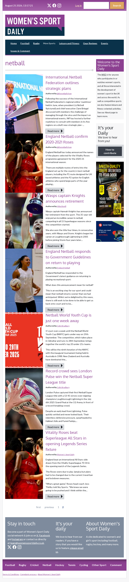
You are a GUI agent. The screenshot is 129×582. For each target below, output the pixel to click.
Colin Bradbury (63, 326)
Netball (47, 564)
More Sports (49, 43)
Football (24, 43)
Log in (78, 5)
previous (49, 507)
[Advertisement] (110, 293)
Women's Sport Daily (65, 454)
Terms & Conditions (11, 574)
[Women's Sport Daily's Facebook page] (54, 5)
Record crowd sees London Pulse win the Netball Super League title (69, 376)
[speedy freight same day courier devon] (110, 231)
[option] (110, 189)
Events (104, 43)
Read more (53, 130)
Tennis (72, 564)
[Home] (34, 25)
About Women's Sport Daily (49, 574)
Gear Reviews (90, 43)
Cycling (83, 564)
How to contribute (110, 151)
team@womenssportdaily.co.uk (27, 542)
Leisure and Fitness (69, 43)
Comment (116, 564)
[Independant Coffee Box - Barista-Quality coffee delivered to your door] (110, 189)
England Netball (63, 268)
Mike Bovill (61, 206)
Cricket (34, 564)
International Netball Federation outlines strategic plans (64, 83)
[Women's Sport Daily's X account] (49, 5)
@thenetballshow (64, 93)
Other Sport (99, 564)
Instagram (17, 539)
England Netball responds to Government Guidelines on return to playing (68, 257)
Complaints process (28, 574)
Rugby (36, 43)
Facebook (44, 535)
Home (14, 43)
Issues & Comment (20, 51)
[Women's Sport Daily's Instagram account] (59, 5)
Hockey (59, 564)
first (38, 507)
